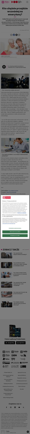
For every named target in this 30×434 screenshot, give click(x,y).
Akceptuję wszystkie (15, 235)
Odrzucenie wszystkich (15, 231)
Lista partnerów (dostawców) (8, 223)
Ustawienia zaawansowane (15, 228)
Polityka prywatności (21, 212)
